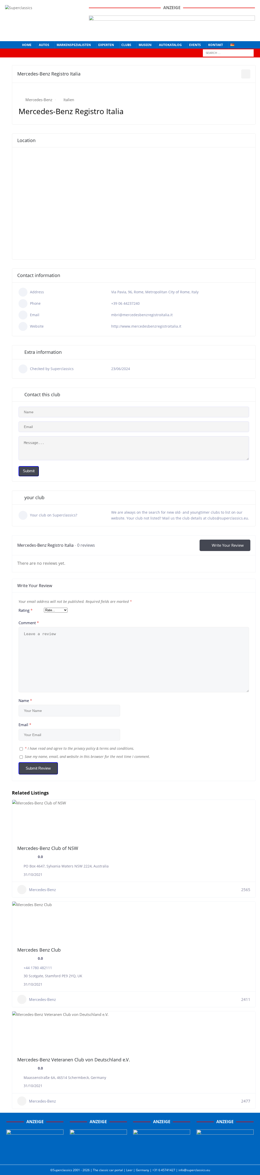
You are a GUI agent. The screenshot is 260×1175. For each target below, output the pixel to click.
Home (26, 45)
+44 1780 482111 (38, 967)
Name (25, 700)
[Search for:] (228, 52)
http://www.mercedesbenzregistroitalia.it (146, 326)
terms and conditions (116, 748)
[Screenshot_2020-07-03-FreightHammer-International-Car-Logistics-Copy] (161, 1155)
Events (195, 45)
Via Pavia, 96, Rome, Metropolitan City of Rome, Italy (155, 291)
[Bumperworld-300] (34, 1155)
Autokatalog (170, 45)
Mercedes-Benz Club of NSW (47, 848)
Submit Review (38, 768)
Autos (44, 45)
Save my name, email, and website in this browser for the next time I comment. (87, 756)
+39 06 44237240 (125, 303)
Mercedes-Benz (38, 99)
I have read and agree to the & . (79, 748)
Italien (68, 99)
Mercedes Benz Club (39, 950)
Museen (145, 45)
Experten (106, 45)
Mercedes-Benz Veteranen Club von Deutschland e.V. (73, 1060)
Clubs (126, 45)
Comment (29, 622)
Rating (25, 610)
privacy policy (84, 748)
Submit (29, 471)
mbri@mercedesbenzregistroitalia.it (142, 314)
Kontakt (215, 45)
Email (25, 724)
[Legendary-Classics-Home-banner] (225, 1155)
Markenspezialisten (74, 45)
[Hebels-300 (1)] (98, 1155)
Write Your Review (228, 545)
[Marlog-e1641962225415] (172, 32)
